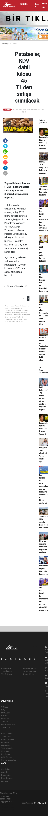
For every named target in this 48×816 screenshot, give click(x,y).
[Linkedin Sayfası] (21, 659)
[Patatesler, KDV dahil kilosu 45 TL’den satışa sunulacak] (18, 126)
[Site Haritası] (31, 659)
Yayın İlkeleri (6, 671)
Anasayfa (6, 44)
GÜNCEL (24, 4)
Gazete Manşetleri (8, 760)
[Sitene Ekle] (35, 659)
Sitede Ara (5, 769)
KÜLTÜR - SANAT (8, 724)
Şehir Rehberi (6, 757)
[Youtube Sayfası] (16, 659)
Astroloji (4, 781)
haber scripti (10, 807)
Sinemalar (5, 751)
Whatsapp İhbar (29, 671)
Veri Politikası (6, 674)
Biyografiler (6, 775)
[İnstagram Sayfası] (12, 659)
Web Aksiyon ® (40, 803)
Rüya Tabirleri (6, 778)
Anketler (4, 772)
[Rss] (26, 659)
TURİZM (4, 722)
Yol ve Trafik (6, 737)
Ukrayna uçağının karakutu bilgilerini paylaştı (43, 546)
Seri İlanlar (5, 754)
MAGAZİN (5, 713)
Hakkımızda (6, 668)
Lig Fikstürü (6, 745)
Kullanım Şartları (30, 668)
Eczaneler (5, 742)
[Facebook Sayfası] (2, 659)
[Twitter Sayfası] (7, 659)
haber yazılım (5, 810)
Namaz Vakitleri (7, 739)
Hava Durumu (7, 734)
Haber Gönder (29, 674)
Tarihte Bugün (7, 748)
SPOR (3, 710)
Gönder (28, 298)
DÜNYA (14, 44)
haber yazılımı (5, 804)
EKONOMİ (5, 719)
